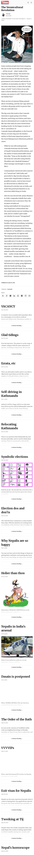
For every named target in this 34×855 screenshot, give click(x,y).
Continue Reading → (17, 325)
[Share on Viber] (25, 295)
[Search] (28, 2)
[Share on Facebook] (6, 295)
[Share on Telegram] (21, 295)
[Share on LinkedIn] (14, 295)
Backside (8, 15)
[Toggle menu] (31, 2)
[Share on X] (2, 295)
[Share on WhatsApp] (18, 295)
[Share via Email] (29, 295)
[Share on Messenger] (10, 295)
